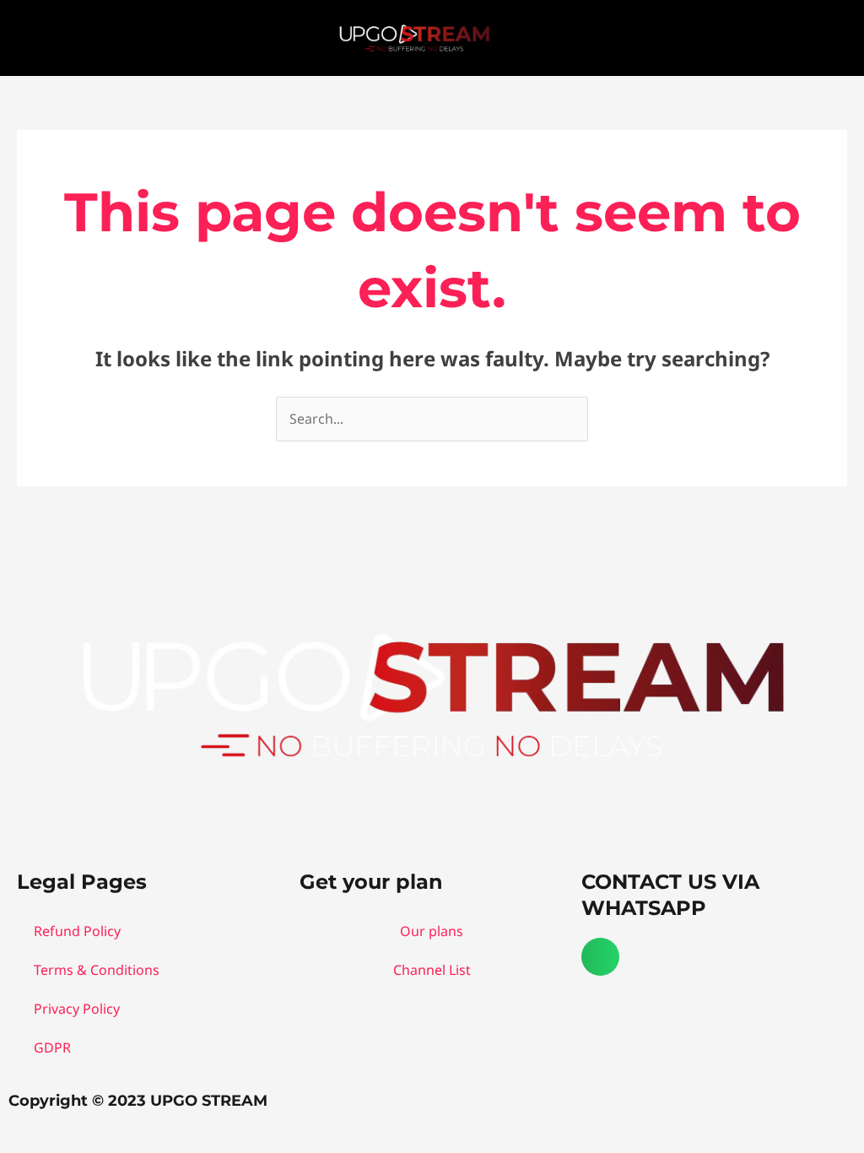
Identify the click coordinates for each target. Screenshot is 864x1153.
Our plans (431, 931)
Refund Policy (77, 931)
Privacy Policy (77, 1008)
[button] (829, 36)
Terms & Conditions (96, 970)
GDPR (52, 1047)
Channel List (432, 970)
